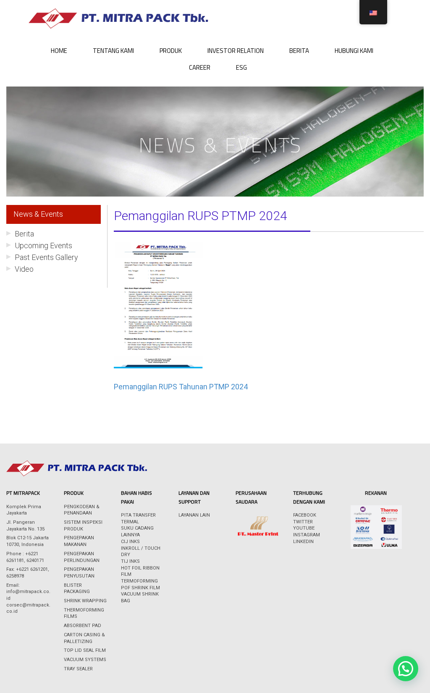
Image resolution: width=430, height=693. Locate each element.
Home (59, 50)
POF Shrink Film (140, 588)
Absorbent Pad (82, 625)
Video (24, 269)
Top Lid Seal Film (85, 650)
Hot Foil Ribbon (140, 568)
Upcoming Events (43, 245)
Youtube (304, 528)
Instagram (306, 535)
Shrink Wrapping (85, 601)
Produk (171, 50)
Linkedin (303, 541)
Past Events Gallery (46, 257)
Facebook (304, 515)
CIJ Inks (130, 541)
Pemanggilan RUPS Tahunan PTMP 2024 (181, 386)
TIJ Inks (130, 561)
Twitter (303, 522)
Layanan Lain (194, 515)
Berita (299, 50)
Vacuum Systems (85, 659)
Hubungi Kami (354, 50)
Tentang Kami (113, 50)
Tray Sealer (78, 669)
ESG (241, 67)
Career (199, 67)
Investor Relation (235, 50)
